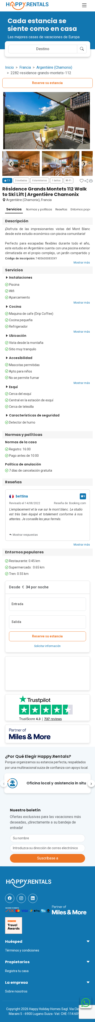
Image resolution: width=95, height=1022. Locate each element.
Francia (25, 67)
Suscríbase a (47, 858)
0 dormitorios (39, 180)
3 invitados (21, 180)
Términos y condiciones (22, 950)
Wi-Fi (68, 180)
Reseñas (61, 209)
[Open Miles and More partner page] (69, 909)
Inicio (9, 67)
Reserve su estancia (47, 83)
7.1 (8, 180)
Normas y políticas (39, 209)
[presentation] (3, 783)
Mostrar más (82, 262)
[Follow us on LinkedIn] (32, 898)
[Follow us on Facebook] (9, 898)
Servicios (14, 209)
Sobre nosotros (16, 991)
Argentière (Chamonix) (54, 67)
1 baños (56, 180)
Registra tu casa (17, 971)
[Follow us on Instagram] (21, 898)
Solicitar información (47, 646)
